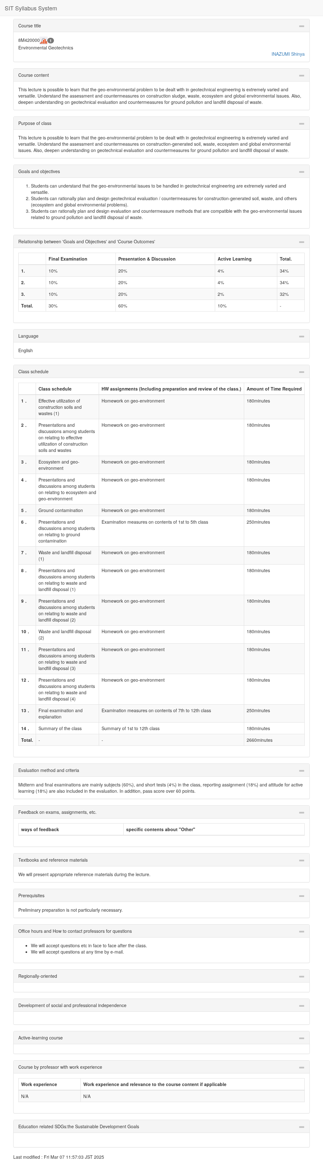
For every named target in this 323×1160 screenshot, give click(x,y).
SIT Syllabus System (31, 8)
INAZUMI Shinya (288, 54)
